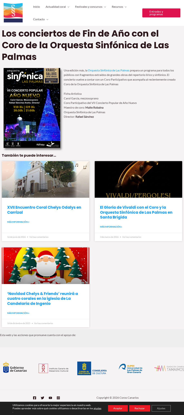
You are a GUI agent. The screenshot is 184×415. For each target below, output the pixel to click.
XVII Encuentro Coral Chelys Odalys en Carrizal (44, 210)
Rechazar (140, 408)
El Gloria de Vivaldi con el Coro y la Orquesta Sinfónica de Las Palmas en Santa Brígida (136, 212)
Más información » (18, 222)
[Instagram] (58, 398)
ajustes (97, 408)
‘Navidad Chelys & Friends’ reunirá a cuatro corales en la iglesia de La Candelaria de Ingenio (42, 298)
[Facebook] (34, 398)
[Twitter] (42, 398)
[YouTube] (50, 398)
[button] (67, 6)
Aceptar (117, 408)
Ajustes (161, 408)
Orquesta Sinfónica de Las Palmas (108, 70)
